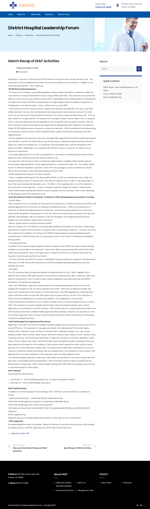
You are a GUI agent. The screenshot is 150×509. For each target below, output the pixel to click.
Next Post (77, 446)
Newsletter (29, 35)
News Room (35, 14)
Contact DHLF (63, 14)
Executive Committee (64, 490)
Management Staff (85, 490)
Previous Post (30, 448)
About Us (21, 14)
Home (10, 14)
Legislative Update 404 (20, 433)
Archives (19, 35)
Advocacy (49, 14)
